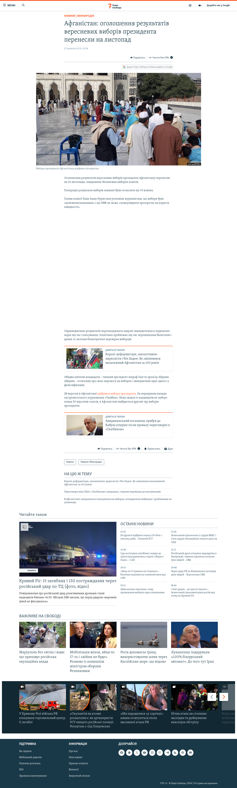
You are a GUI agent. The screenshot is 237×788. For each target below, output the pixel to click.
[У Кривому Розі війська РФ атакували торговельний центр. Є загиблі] (42, 697)
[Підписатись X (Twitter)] (137, 753)
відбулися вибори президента (116, 393)
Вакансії (74, 770)
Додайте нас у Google (218, 5)
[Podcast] (183, 753)
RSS (21, 770)
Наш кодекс (76, 757)
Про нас (73, 751)
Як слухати (25, 751)
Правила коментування (33, 776)
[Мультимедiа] (200, 5)
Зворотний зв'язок (79, 776)
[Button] (137, 58)
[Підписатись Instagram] (152, 753)
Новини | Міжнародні (79, 16)
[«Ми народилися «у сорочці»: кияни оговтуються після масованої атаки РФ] (143, 697)
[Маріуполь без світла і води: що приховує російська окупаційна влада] (42, 635)
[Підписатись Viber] (160, 753)
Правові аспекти (78, 763)
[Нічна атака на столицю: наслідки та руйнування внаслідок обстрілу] (194, 697)
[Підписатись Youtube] (144, 753)
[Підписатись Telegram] (167, 753)
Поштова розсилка (29, 763)
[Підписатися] (190, 753)
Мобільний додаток (30, 757)
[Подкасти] (190, 5)
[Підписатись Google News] (129, 753)
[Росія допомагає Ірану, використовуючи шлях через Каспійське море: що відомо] (143, 635)
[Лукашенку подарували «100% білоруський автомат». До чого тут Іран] (194, 635)
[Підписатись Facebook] (121, 753)
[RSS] (175, 753)
